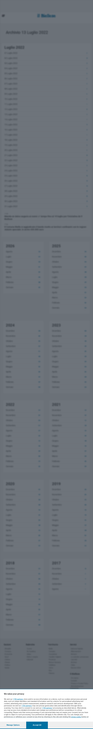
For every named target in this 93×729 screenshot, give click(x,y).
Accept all (37, 725)
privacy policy (76, 717)
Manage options (13, 725)
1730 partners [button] (18, 699)
